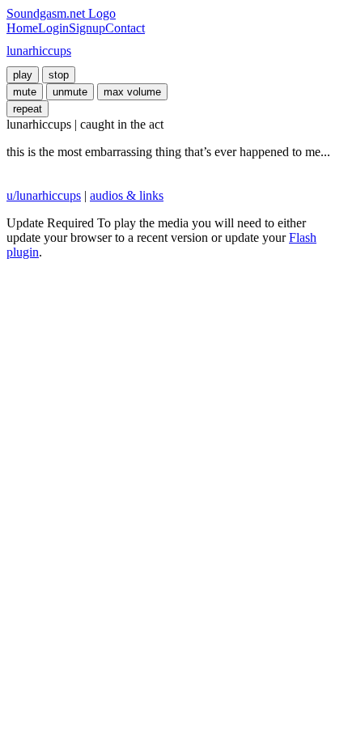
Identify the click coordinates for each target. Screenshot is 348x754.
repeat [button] (27, 109)
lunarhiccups (38, 50)
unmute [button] (70, 92)
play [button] (22, 75)
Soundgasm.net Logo (61, 13)
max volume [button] (132, 92)
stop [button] (59, 75)
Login (53, 28)
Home (22, 28)
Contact (125, 28)
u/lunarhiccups (43, 195)
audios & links (126, 195)
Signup (87, 28)
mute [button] (24, 92)
